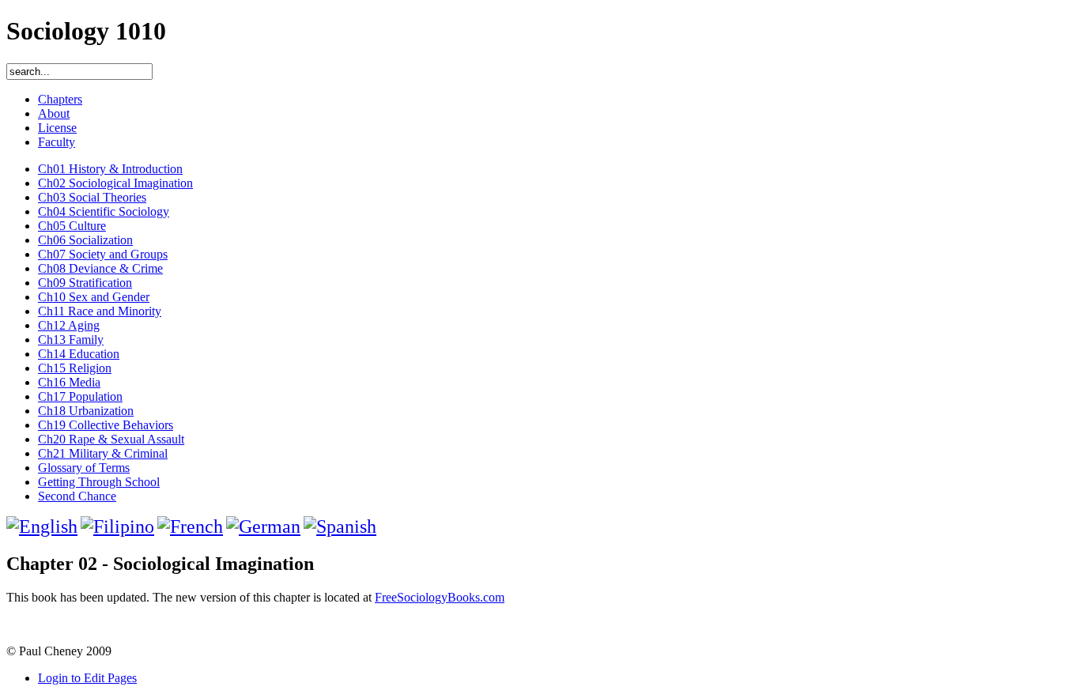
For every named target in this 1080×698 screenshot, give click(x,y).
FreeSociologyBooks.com (439, 597)
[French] (190, 526)
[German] (263, 526)
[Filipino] (117, 526)
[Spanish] (340, 526)
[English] (41, 526)
